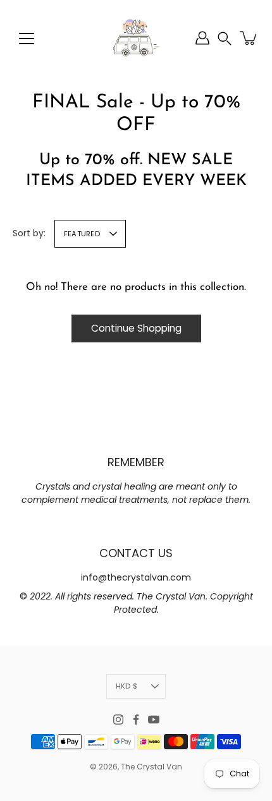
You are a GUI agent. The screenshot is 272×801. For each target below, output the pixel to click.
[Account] (202, 38)
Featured (82, 234)
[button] (225, 38)
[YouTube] (153, 719)
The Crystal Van (151, 766)
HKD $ (126, 686)
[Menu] (26, 38)
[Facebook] (136, 719)
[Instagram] (118, 719)
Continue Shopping (136, 328)
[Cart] (249, 38)
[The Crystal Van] (136, 37)
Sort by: (29, 233)
